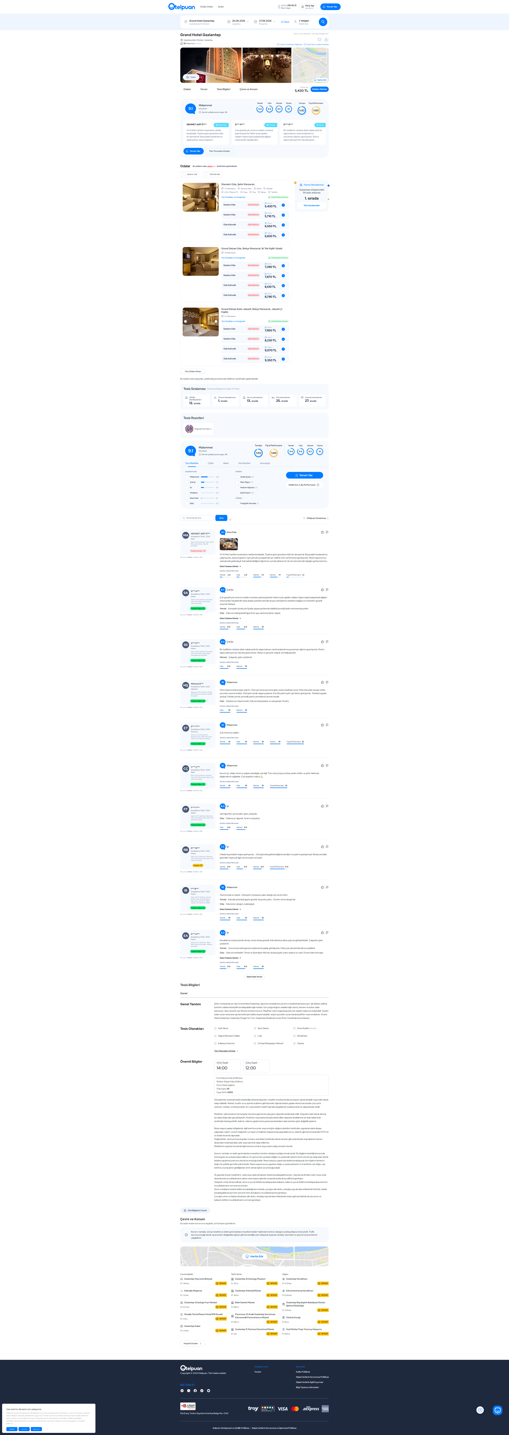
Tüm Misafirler (192, 463)
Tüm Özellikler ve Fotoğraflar (233, 197)
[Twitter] (188, 1391)
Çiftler (211, 463)
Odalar (187, 89)
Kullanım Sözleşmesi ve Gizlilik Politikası (231, 1428)
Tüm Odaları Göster (193, 371)
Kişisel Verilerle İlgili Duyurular (309, 1382)
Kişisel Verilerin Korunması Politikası (312, 1377)
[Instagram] (182, 1391)
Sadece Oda (192, 174)
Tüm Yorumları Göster (219, 151)
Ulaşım (285, 1274)
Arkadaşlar (265, 463)
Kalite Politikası (303, 1371)
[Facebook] (195, 1391)
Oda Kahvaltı (215, 174)
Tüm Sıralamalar (312, 205)
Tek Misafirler (244, 463)
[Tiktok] (202, 1391)
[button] (197, 208)
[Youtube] (208, 1391)
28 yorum (198, 43)
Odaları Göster (319, 89)
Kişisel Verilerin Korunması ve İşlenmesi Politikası (274, 1428)
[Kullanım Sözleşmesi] (230, 519)
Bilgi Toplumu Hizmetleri (307, 1387)
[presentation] (185, 196)
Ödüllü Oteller (206, 6)
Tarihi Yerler (236, 1274)
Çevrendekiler (186, 1274)
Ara (221, 518)
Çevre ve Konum (249, 89)
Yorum (203, 89)
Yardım (221, 6)
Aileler (226, 463)
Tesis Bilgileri (223, 89)
